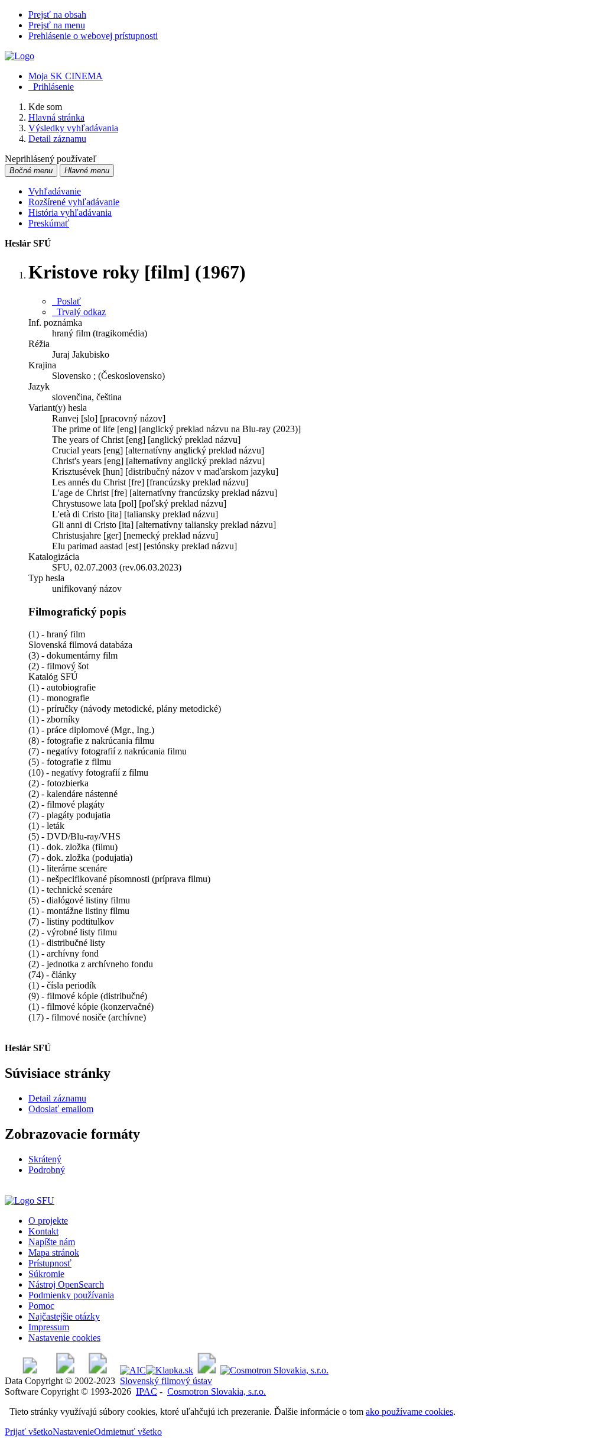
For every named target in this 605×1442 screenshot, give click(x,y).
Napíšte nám (51, 1242)
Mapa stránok (53, 1252)
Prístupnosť (49, 1263)
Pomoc (41, 1306)
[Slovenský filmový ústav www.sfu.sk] (29, 1200)
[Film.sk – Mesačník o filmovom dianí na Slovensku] (30, 1370)
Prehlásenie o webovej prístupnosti (93, 36)
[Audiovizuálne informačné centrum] (133, 1370)
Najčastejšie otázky (64, 1316)
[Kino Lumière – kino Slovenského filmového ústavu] (98, 1370)
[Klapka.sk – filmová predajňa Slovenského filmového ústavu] (169, 1370)
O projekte (48, 1221)
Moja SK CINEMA (65, 76)
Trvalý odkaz (79, 312)
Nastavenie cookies (64, 1338)
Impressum (48, 1327)
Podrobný (46, 1170)
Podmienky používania (71, 1295)
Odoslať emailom (60, 1109)
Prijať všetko (29, 1432)
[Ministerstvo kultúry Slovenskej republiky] (206, 1370)
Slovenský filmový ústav (166, 1381)
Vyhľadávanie (54, 191)
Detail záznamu (57, 1098)
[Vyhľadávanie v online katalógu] (19, 56)
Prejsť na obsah (57, 14)
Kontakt (43, 1231)
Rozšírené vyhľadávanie (73, 202)
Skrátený (44, 1159)
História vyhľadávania (70, 213)
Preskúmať (48, 223)
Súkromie (46, 1274)
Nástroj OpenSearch (66, 1284)
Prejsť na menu (56, 25)
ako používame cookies (409, 1412)
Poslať (66, 301)
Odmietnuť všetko (128, 1432)
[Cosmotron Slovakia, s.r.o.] (274, 1370)
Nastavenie (73, 1432)
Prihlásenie (51, 87)
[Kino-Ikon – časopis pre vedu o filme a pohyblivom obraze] (65, 1370)
